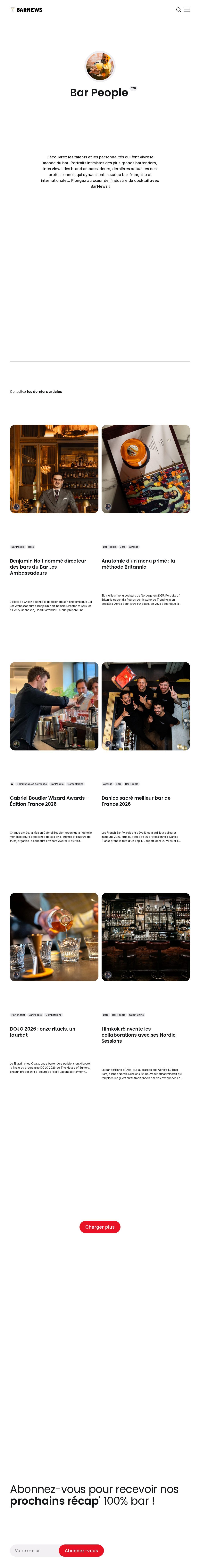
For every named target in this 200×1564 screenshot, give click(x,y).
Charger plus (100, 1227)
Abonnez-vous (81, 1550)
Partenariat (18, 1014)
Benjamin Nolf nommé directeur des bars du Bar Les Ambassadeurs (48, 567)
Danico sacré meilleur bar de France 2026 (136, 801)
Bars (31, 546)
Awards (133, 546)
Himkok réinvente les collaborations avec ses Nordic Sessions (139, 1035)
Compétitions (75, 783)
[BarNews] (16, 744)
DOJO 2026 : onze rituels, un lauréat (42, 1032)
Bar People (18, 546)
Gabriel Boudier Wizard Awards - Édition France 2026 (49, 801)
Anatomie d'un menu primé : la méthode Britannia (138, 564)
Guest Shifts (136, 1014)
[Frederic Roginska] (16, 507)
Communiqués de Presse (32, 783)
